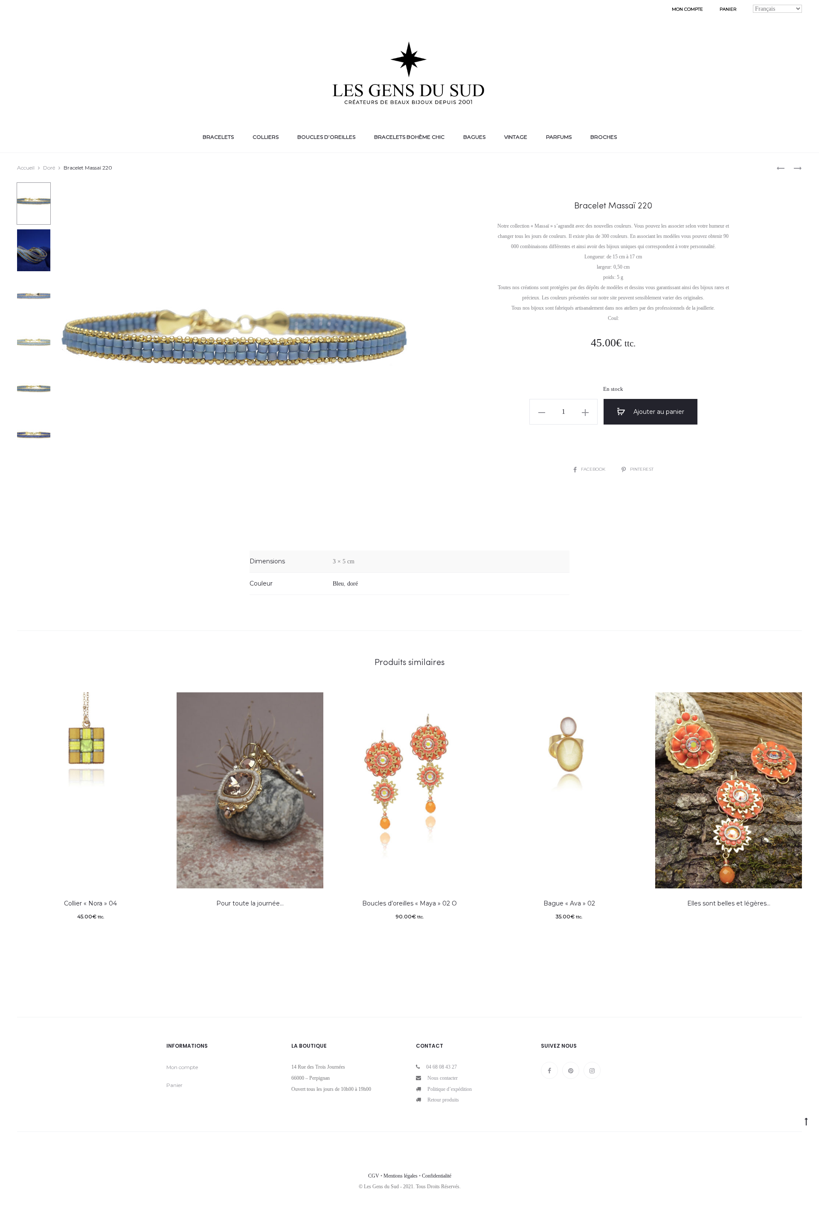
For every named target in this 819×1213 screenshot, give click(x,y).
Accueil (26, 167)
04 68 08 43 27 (441, 1067)
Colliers (266, 137)
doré (352, 583)
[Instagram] (592, 1070)
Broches (603, 137)
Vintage (515, 137)
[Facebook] (549, 1070)
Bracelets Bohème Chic (409, 137)
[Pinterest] (570, 1070)
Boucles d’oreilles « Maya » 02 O (409, 903)
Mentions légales (400, 1176)
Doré (49, 167)
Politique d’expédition (449, 1089)
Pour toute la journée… (250, 903)
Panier (728, 9)
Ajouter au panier (658, 412)
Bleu (338, 583)
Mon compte (687, 9)
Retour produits (443, 1100)
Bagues (474, 137)
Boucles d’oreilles (326, 137)
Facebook (594, 469)
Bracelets (218, 137)
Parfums (559, 137)
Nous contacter (442, 1078)
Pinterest (641, 469)
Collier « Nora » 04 (90, 903)
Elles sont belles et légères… (728, 903)
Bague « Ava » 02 (569, 903)
